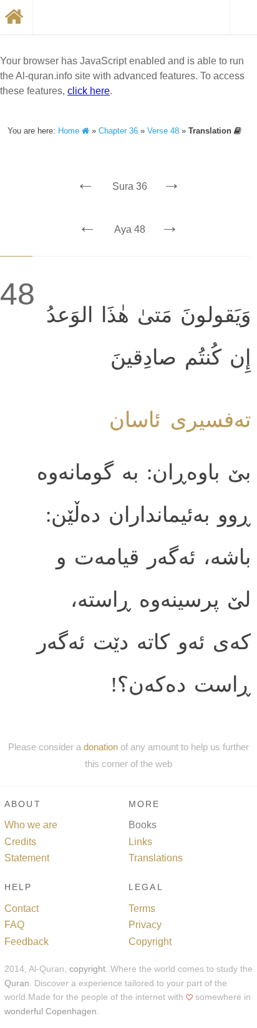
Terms (141, 908)
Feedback (26, 941)
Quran (16, 983)
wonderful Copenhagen (50, 1011)
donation (101, 747)
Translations (155, 858)
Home (70, 130)
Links (140, 841)
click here (88, 91)
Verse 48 (163, 130)
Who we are (30, 825)
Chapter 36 (118, 130)
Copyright (150, 941)
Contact (21, 908)
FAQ (14, 924)
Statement (26, 858)
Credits (20, 841)
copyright (87, 969)
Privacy (145, 924)
